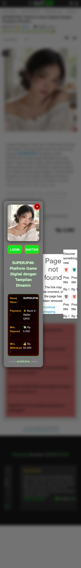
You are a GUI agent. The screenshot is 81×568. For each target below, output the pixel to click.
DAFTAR (32, 249)
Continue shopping (49, 309)
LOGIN (15, 249)
